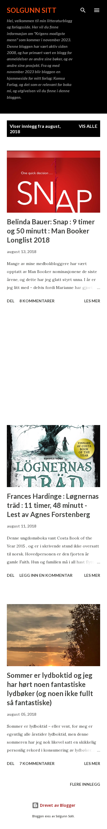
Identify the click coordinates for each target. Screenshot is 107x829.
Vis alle (88, 126)
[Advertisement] (53, 365)
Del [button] (10, 300)
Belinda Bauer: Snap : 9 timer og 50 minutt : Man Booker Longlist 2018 (51, 230)
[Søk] (83, 10)
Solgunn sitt (31, 10)
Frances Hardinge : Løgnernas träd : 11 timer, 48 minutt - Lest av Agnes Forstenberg (53, 505)
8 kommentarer (36, 300)
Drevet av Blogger (57, 805)
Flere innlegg (85, 784)
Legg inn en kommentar (45, 575)
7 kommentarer (36, 763)
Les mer (92, 300)
